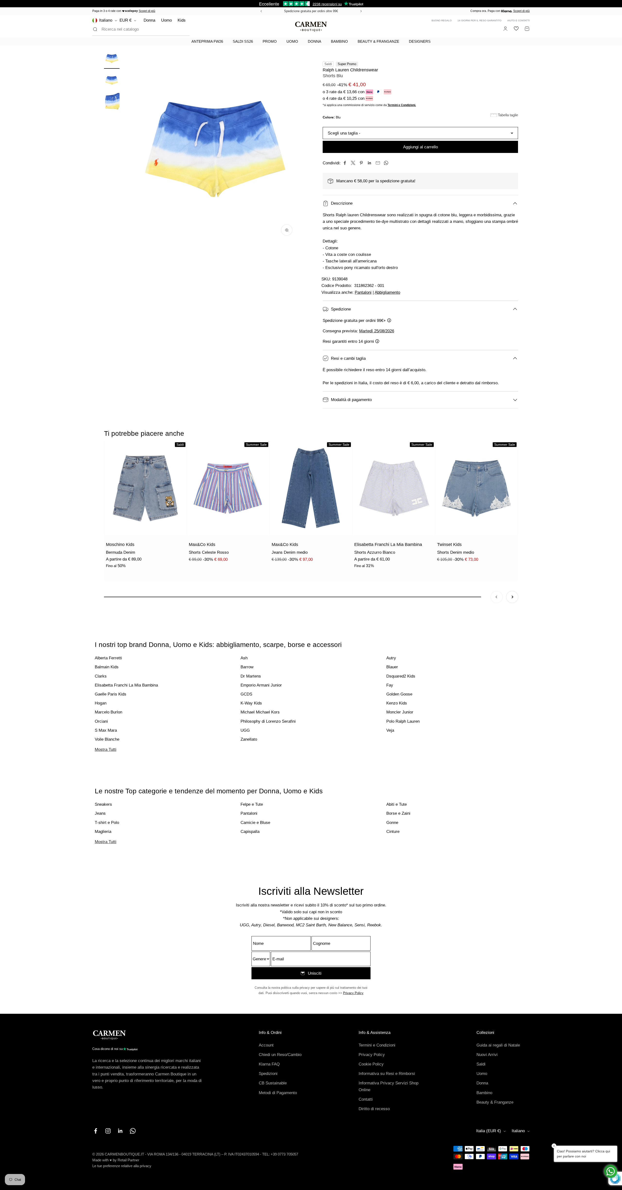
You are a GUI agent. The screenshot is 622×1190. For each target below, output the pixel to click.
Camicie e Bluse (255, 822)
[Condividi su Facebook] (345, 163)
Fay (389, 685)
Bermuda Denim (120, 552)
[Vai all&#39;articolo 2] (112, 81)
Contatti (366, 1099)
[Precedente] (260, 11)
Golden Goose (399, 694)
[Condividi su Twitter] (353, 163)
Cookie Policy (371, 1064)
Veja (390, 730)
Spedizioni (268, 1073)
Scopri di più (147, 11)
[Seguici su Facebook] (95, 1131)
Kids (182, 20)
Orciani (101, 721)
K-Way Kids (251, 703)
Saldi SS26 (243, 41)
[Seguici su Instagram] (108, 1131)
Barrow (247, 667)
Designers (420, 41)
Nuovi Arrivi (487, 1054)
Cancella (174, 29)
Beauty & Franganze (378, 41)
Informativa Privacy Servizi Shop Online (388, 1086)
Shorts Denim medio (455, 552)
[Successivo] (361, 11)
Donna (149, 20)
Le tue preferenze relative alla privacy (121, 1166)
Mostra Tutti (105, 749)
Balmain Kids (107, 667)
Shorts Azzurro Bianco (374, 552)
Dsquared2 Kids (400, 676)
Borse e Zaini (398, 813)
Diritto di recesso (374, 1108)
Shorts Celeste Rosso (209, 552)
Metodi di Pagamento (278, 1092)
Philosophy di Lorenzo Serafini (268, 721)
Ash (244, 658)
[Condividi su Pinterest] (361, 163)
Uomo (166, 20)
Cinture (392, 831)
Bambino (339, 41)
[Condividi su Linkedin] (369, 163)
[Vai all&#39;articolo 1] (112, 59)
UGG (245, 730)
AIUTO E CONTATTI (518, 20)
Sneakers (103, 804)
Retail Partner (128, 1160)
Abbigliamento (387, 292)
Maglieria (103, 831)
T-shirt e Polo (107, 822)
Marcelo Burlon (108, 712)
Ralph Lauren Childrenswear (350, 69)
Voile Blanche (107, 739)
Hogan (100, 703)
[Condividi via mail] (378, 163)
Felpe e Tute (252, 804)
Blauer (392, 667)
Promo (270, 41)
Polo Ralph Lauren (403, 721)
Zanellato (249, 739)
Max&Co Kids (202, 544)
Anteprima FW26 (207, 41)
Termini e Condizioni (377, 1045)
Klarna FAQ (269, 1064)
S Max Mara (106, 730)
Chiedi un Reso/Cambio (280, 1054)
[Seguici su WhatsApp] (133, 1131)
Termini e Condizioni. (402, 105)
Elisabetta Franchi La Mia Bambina (388, 544)
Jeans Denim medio (290, 552)
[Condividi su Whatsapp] (386, 163)
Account (266, 1045)
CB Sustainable (273, 1083)
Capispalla (250, 831)
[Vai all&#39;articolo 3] (112, 102)
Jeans (100, 813)
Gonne (392, 822)
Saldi (480, 1064)
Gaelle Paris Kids (110, 694)
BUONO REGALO (442, 20)
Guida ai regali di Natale (498, 1045)
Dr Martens (251, 676)
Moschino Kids (120, 544)
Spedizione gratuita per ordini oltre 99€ (311, 11)
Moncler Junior (399, 712)
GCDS (246, 694)
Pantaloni (363, 292)
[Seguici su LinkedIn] (120, 1131)
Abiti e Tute (396, 804)
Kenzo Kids (396, 703)
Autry (391, 658)
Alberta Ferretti (108, 658)
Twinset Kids (449, 544)
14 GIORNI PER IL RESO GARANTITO (479, 20)
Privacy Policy (353, 993)
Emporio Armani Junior (261, 685)
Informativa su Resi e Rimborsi (387, 1073)
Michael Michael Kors (260, 712)
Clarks (101, 676)
